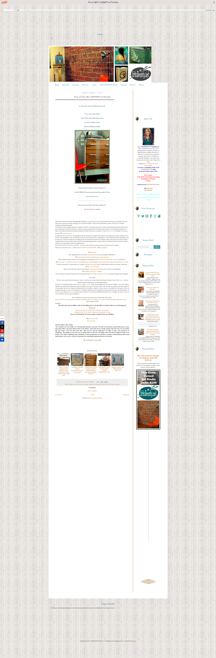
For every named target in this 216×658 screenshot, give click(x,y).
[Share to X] (104, 382)
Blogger (134, 641)
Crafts (94, 85)
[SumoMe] (2, 339)
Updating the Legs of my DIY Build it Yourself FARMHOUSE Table (104, 370)
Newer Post (58, 394)
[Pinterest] (2, 331)
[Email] (2, 335)
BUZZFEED (148, 190)
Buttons (132, 85)
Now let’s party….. (92, 321)
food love (81, 384)
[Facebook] (2, 323)
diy (77, 384)
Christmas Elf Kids (93, 254)
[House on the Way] (92, 318)
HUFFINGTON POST (153, 184)
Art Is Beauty (84, 381)
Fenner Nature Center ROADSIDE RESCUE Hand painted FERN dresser (152, 316)
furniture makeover (88, 384)
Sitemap (141, 85)
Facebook (72, 292)
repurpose (117, 384)
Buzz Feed (150, 188)
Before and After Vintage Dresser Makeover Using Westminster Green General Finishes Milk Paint (64, 371)
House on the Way (60, 299)
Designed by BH (85, 299)
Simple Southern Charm (83, 284)
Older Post (126, 394)
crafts (75, 384)
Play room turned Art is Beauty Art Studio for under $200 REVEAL (148, 358)
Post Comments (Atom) (96, 398)
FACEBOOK (83, 247)
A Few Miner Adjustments (106, 299)
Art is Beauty (94, 299)
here (125, 229)
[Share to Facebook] (105, 382)
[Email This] (100, 382)
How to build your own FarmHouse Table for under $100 (152, 274)
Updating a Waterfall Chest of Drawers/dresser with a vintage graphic (77, 370)
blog (90, 292)
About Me (65, 85)
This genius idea (94, 269)
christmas (71, 384)
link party (96, 384)
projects (108, 384)
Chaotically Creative (120, 299)
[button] (108, 2)
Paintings (85, 85)
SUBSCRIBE (93, 247)
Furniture (75, 85)
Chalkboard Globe (89, 264)
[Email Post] (97, 381)
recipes (112, 384)
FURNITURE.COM (147, 169)
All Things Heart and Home (73, 299)
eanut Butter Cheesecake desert (98, 274)
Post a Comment (92, 391)
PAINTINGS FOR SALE (108, 85)
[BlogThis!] (102, 382)
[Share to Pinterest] (107, 382)
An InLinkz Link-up (92, 340)
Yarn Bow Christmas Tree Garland (107, 259)
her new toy (112, 231)
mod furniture (102, 384)
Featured (123, 85)
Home (57, 85)
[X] (2, 327)
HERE (96, 196)
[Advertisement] (100, 19)
